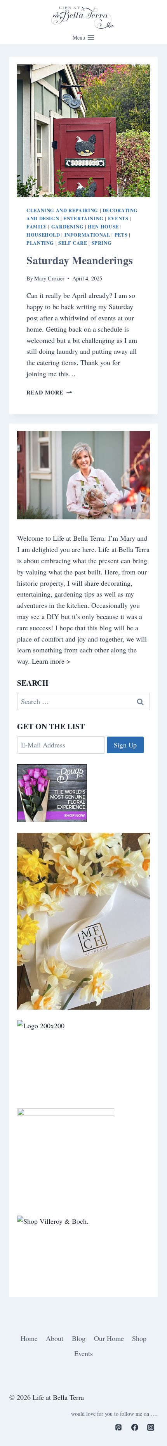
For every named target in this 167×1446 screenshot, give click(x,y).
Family (36, 226)
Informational (87, 234)
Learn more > (51, 661)
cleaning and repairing (62, 210)
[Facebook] (135, 1427)
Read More (49, 392)
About (54, 1338)
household (43, 234)
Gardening (67, 226)
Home (29, 1338)
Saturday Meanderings (79, 260)
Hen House (103, 226)
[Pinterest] (118, 1427)
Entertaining (83, 218)
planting (40, 242)
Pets (121, 234)
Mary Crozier (49, 278)
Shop (139, 1338)
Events (118, 218)
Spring (102, 242)
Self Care (72, 242)
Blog (78, 1338)
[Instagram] (151, 1427)
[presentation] (83, 130)
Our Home (109, 1338)
